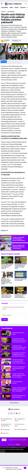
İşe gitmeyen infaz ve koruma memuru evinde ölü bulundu (20, 296)
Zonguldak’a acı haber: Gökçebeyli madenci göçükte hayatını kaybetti (13, 469)
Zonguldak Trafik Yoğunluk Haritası (6, 425)
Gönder (4, 319)
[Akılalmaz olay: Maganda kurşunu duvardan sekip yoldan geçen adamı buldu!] (7, 274)
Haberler (3, 11)
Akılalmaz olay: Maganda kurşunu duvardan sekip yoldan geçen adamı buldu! (6, 281)
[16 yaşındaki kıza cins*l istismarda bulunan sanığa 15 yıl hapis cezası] (21, 259)
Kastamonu (11, 11)
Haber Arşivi (6, 433)
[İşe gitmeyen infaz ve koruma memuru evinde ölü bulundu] (21, 290)
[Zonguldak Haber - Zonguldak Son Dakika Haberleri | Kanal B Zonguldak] (13, 3)
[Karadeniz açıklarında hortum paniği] (21, 274)
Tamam (3, 451)
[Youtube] (16, 413)
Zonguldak (4, 7)
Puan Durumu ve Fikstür (19, 425)
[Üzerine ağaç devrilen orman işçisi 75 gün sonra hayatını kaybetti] (7, 259)
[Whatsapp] (19, 413)
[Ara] (25, 4)
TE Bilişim (18, 444)
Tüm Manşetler (6, 429)
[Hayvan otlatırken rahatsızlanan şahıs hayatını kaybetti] (7, 290)
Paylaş (4, 61)
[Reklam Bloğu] (14, 402)
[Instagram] (14, 413)
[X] (11, 413)
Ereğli (16, 7)
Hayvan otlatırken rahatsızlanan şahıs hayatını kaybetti (6, 296)
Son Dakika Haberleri (21, 429)
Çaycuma (23, 7)
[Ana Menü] (1, 3)
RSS (5, 439)
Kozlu (11, 7)
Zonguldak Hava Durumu (20, 419)
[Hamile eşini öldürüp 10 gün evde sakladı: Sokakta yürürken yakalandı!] (14, 51)
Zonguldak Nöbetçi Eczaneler (6, 419)
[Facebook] (8, 413)
